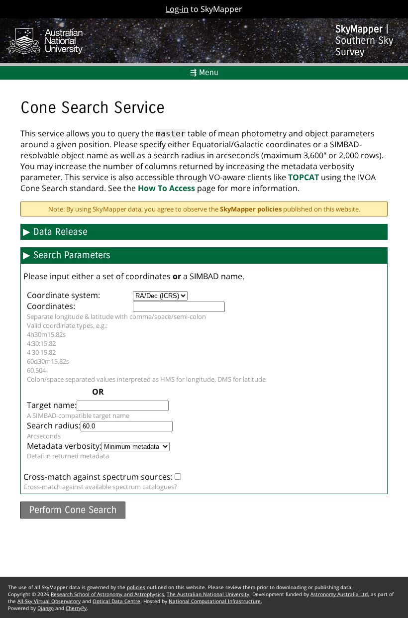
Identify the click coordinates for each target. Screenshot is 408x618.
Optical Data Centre (116, 601)
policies (136, 587)
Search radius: (54, 425)
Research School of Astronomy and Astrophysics (107, 594)
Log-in (177, 8)
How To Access (166, 188)
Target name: (52, 405)
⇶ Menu (204, 72)
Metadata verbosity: (64, 445)
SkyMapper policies (251, 209)
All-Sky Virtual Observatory (49, 601)
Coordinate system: (63, 295)
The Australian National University (208, 594)
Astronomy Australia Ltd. (339, 594)
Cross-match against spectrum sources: (98, 476)
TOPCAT (303, 177)
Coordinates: (51, 306)
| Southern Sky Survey (364, 40)
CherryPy (76, 608)
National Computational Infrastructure (215, 601)
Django (45, 608)
